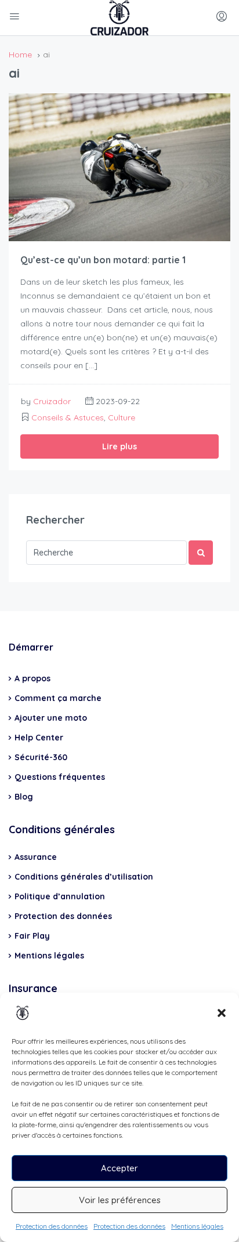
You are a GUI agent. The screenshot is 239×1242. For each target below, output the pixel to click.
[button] (221, 1013)
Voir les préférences (120, 1199)
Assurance (36, 857)
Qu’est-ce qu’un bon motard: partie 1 (103, 260)
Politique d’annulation (60, 896)
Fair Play (32, 936)
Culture (121, 417)
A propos (32, 678)
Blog (24, 796)
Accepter (119, 1168)
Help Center (39, 737)
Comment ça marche (58, 698)
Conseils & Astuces (67, 417)
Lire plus (119, 446)
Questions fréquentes (60, 777)
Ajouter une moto (51, 718)
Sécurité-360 (41, 757)
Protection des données (52, 1226)
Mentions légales (197, 1226)
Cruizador (52, 401)
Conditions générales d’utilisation (84, 876)
